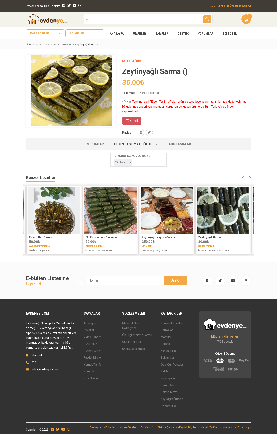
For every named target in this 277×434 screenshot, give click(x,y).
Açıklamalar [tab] (180, 144)
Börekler (166, 343)
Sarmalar (66, 44)
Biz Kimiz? (90, 343)
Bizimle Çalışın (93, 350)
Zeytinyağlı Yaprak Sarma (158, 237)
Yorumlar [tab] (95, 144)
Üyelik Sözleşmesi (133, 348)
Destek (183, 33)
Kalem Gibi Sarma (40, 237)
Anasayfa (117, 33)
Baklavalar (167, 357)
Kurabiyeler (168, 378)
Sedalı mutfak (206, 246)
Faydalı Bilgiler (93, 357)
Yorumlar (205, 33)
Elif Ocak (147, 246)
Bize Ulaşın (91, 378)
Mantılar (166, 337)
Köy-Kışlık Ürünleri (172, 399)
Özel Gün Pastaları (172, 364)
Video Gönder (92, 337)
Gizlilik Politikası (132, 341)
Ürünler (139, 33)
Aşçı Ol (246, 5)
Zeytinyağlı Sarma (210, 237)
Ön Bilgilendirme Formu (137, 335)
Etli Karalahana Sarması (101, 237)
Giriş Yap (219, 5)
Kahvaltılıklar (169, 350)
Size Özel (230, 33)
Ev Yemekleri (169, 405)
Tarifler (161, 33)
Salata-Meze (169, 392)
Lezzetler (51, 44)
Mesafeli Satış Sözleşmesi (131, 326)
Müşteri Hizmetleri (225, 336)
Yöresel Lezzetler (172, 323)
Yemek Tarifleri (93, 364)
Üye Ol (233, 5)
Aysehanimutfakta (39, 246)
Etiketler (89, 330)
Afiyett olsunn (93, 246)
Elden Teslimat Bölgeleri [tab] (136, 144)
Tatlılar (165, 371)
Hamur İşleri (168, 385)
